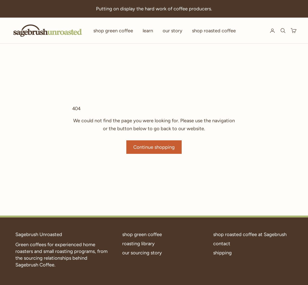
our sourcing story (142, 253)
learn (148, 31)
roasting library (138, 243)
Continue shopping (154, 147)
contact (221, 243)
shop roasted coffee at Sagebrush (250, 234)
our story (172, 31)
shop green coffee (113, 31)
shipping (222, 253)
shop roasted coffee (214, 31)
